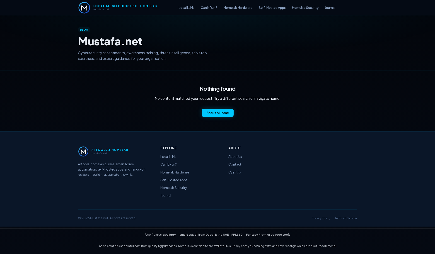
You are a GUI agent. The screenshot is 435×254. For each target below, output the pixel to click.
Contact (234, 164)
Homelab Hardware (238, 7)
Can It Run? (209, 7)
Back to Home (217, 113)
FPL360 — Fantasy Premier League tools (260, 234)
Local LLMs (186, 7)
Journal (330, 7)
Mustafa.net (99, 218)
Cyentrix (234, 172)
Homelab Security (305, 7)
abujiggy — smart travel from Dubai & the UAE (196, 234)
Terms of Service (346, 218)
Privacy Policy (321, 218)
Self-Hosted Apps (272, 7)
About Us (235, 156)
